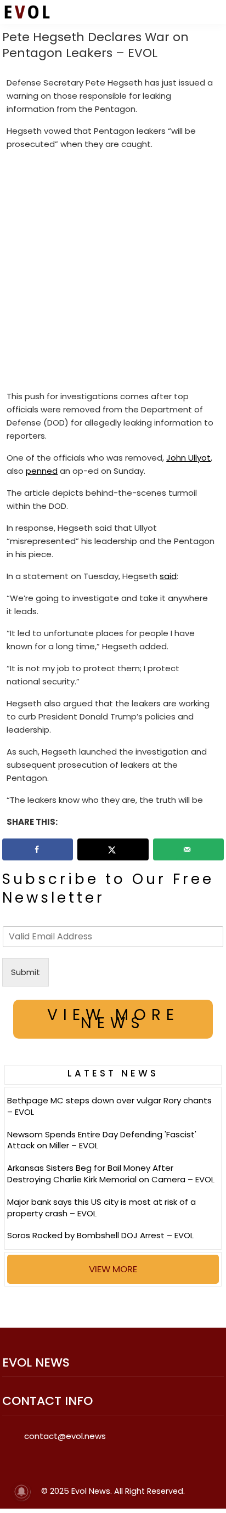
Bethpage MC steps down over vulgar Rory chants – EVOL (109, 1106)
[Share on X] (112, 849)
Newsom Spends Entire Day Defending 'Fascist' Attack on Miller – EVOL (101, 1140)
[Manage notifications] (21, 1491)
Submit (25, 972)
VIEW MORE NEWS (113, 1019)
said (168, 576)
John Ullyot (188, 457)
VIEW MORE (113, 1269)
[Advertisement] (113, 273)
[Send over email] (188, 849)
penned (42, 471)
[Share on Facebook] (37, 849)
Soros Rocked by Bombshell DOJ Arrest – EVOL (100, 1235)
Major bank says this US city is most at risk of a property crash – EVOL (101, 1207)
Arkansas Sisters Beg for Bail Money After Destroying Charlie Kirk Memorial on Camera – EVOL (110, 1173)
